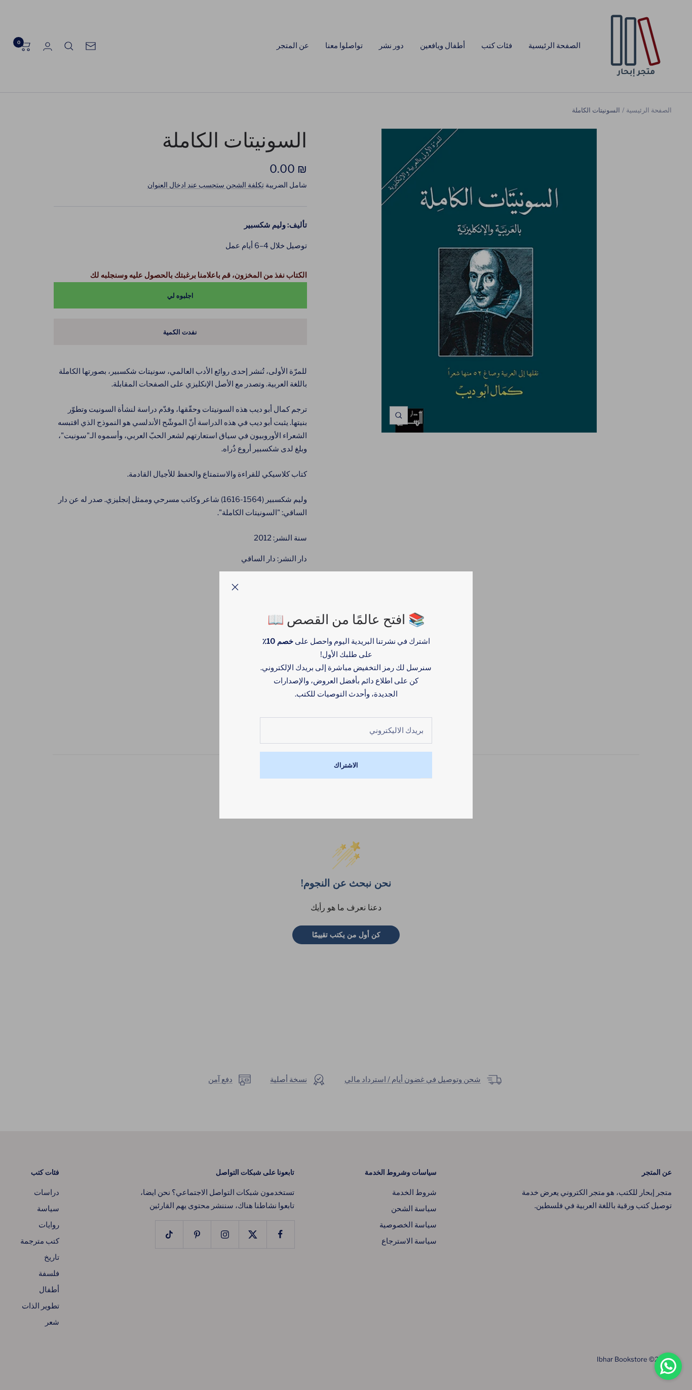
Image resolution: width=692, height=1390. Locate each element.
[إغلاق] (235, 587)
